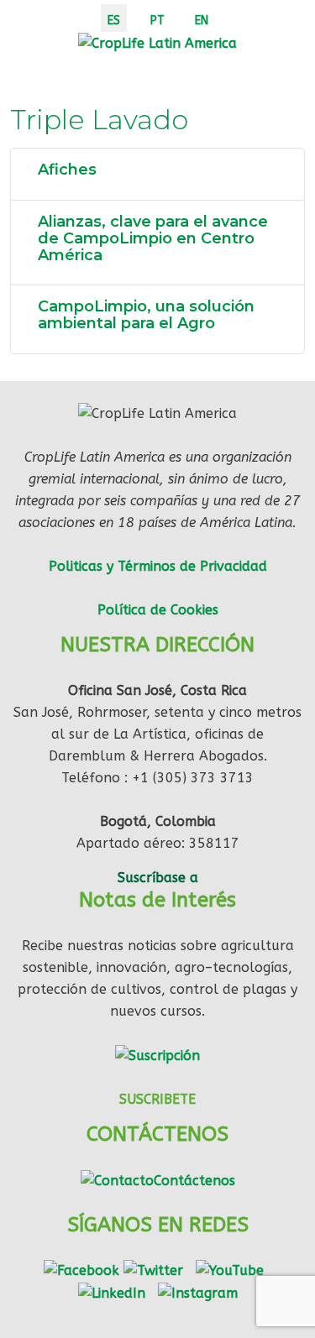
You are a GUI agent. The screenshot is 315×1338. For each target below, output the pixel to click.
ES (114, 20)
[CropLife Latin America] (157, 42)
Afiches (67, 169)
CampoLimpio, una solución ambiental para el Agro (146, 314)
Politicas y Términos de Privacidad (158, 566)
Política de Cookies (157, 610)
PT (157, 20)
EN (201, 20)
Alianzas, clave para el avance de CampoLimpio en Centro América (153, 238)
